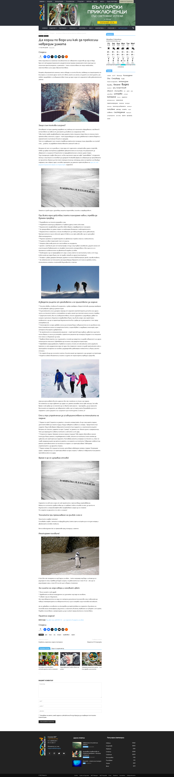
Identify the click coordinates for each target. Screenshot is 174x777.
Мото (102, 1)
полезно (59, 634)
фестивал (118, 115)
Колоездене (127, 76)
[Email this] (59, 56)
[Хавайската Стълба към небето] (76, 745)
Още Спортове (112, 1)
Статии (46, 36)
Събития (52, 28)
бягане (117, 85)
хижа (108, 119)
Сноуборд (116, 79)
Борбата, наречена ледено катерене (51, 642)
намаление (119, 100)
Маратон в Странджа (94, 642)
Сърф (122, 79)
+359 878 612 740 (53, 739)
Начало (40, 33)
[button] (133, 28)
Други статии (79, 738)
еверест (110, 91)
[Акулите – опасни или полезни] (76, 763)
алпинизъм (123, 82)
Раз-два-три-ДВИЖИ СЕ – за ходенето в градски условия (65, 620)
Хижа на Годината (126, 1)
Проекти (115, 775)
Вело (95, 1)
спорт (129, 109)
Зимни (42, 1)
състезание (119, 112)
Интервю (82, 28)
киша (50, 634)
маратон (124, 97)
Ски (108, 79)
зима (46, 634)
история (126, 94)
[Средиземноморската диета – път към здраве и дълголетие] (92, 659)
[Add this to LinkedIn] (55, 56)
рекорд (118, 109)
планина (121, 103)
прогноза (109, 106)
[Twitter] (59, 753)
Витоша (119, 75)
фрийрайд (129, 115)
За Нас (76, 775)
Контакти (122, 775)
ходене (73, 634)
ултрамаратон (111, 115)
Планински (70, 1)
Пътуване (62, 28)
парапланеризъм (112, 103)
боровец (109, 85)
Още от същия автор (57, 648)
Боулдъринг (86, 757)
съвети (110, 112)
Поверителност (131, 775)
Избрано (41, 665)
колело (119, 97)
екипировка (118, 91)
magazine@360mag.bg (54, 748)
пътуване (111, 109)
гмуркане (109, 88)
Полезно (73, 28)
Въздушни (59, 1)
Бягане (89, 1)
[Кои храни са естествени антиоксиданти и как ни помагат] (48, 659)
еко (124, 91)
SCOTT (114, 75)
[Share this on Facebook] (45, 56)
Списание (111, 28)
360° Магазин (122, 28)
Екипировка (99, 28)
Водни (49, 1)
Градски (80, 1)
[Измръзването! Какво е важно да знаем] (70, 659)
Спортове (109, 746)
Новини (45, 28)
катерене (111, 97)
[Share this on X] (52, 56)
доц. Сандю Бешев (119, 88)
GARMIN (109, 75)
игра (132, 91)
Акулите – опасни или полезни (92, 761)
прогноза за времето (119, 106)
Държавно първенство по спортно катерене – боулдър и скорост (92, 753)
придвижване (66, 634)
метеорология (111, 100)
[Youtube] (64, 753)
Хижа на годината (112, 81)
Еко (90, 28)
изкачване (110, 94)
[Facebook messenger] (48, 56)
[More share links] (66, 56)
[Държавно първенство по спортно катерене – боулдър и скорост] (76, 754)
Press (110, 775)
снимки (124, 109)
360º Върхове (103, 775)
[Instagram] (54, 753)
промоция (129, 106)
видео (125, 85)
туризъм (128, 112)
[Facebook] (49, 753)
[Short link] (62, 56)
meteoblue (121, 67)
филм (124, 116)
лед (54, 634)
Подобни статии (44, 648)
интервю (118, 94)
